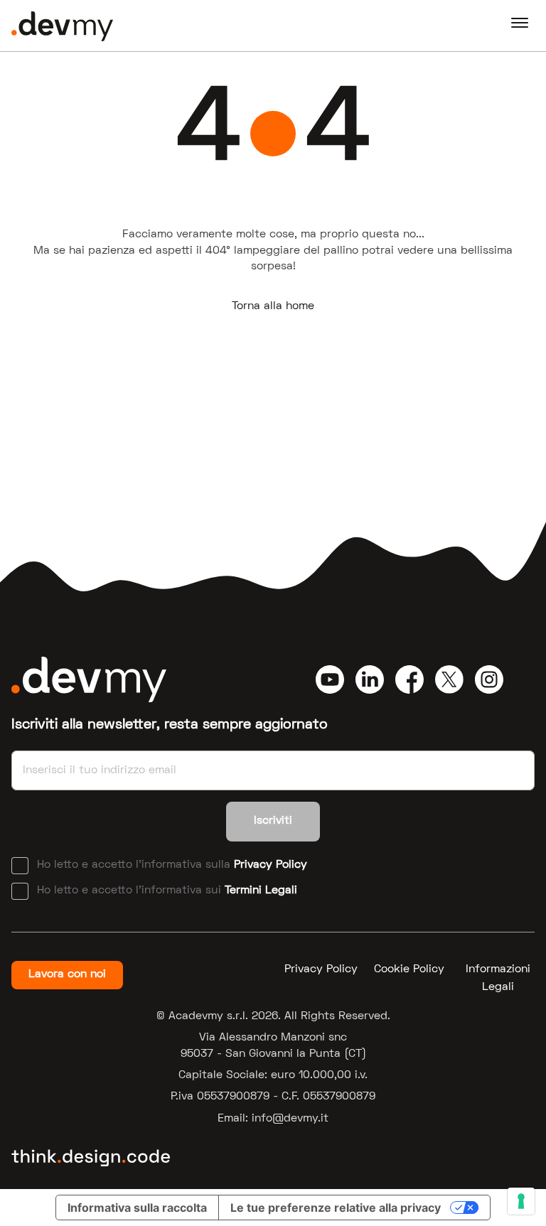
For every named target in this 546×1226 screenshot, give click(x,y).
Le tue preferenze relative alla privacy (335, 1207)
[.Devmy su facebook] (409, 679)
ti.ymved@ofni (290, 1119)
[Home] (62, 25)
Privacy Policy (270, 865)
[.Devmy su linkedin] (369, 679)
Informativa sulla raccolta (137, 1207)
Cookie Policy (409, 969)
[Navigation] (520, 25)
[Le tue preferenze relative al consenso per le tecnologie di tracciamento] (521, 1201)
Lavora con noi (67, 974)
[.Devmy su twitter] (449, 679)
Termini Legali (261, 891)
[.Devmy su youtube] (330, 679)
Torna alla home (273, 306)
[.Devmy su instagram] (489, 679)
